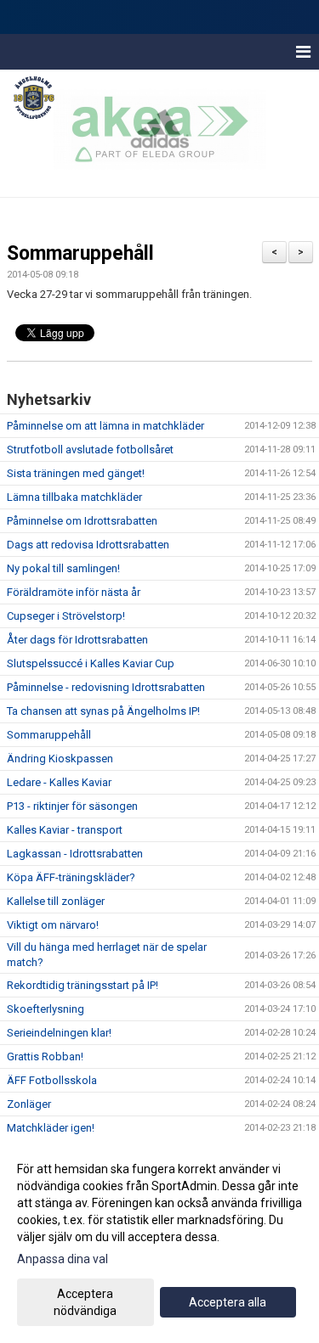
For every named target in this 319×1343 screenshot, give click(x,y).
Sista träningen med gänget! (76, 473)
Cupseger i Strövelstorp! (66, 616)
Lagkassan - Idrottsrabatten (75, 853)
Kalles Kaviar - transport (64, 829)
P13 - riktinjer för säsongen (72, 806)
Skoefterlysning (45, 1009)
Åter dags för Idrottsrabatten (77, 639)
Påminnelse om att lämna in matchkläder (105, 425)
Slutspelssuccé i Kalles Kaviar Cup (90, 663)
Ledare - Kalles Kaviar (59, 782)
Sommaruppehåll (80, 253)
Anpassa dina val (62, 1259)
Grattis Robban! (45, 1056)
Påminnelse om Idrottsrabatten (82, 520)
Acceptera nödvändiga (85, 1302)
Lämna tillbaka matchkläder (74, 497)
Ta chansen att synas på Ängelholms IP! (103, 711)
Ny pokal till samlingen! (63, 568)
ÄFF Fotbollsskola (52, 1080)
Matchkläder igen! (50, 1127)
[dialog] (159, 1239)
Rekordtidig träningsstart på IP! (82, 985)
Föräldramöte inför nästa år (73, 592)
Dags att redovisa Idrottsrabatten (88, 544)
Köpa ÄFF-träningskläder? (71, 877)
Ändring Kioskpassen (60, 758)
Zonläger (29, 1104)
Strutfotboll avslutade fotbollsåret (90, 449)
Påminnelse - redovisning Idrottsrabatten (106, 687)
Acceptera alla (227, 1302)
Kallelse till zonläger (56, 901)
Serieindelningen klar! (59, 1032)
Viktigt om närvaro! (53, 925)
